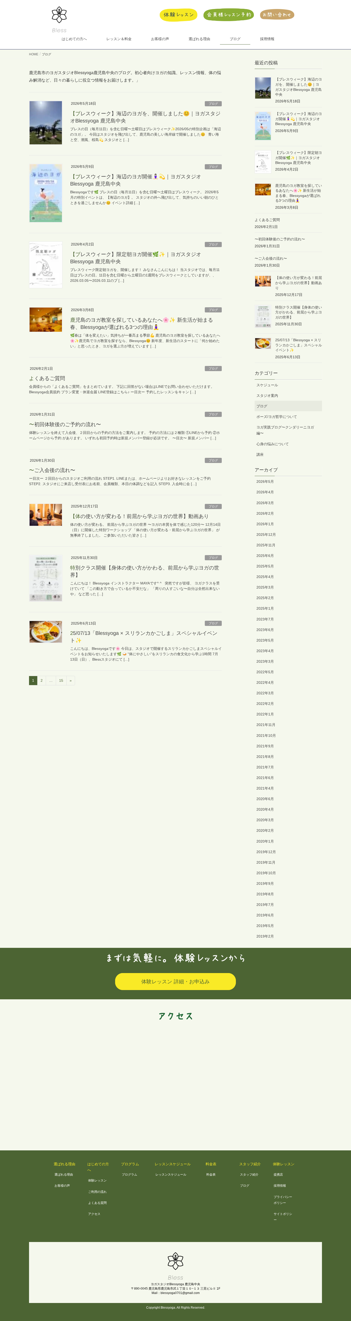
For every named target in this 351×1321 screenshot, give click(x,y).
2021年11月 (265, 725)
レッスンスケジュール (170, 1174)
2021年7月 (265, 767)
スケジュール (267, 385)
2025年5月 (265, 566)
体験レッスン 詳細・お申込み (175, 981)
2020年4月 (265, 809)
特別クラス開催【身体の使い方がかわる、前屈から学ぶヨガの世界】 (298, 312)
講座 (260, 454)
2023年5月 (265, 640)
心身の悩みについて (272, 444)
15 (61, 680)
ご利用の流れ (97, 1192)
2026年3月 (265, 503)
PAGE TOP (338, 1276)
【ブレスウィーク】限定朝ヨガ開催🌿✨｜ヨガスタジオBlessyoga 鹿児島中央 (298, 158)
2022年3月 (265, 693)
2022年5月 (265, 672)
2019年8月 (265, 894)
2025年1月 (265, 608)
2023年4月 (265, 651)
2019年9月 (265, 883)
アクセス (94, 1214)
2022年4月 (265, 682)
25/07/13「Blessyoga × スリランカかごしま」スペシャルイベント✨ (298, 345)
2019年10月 (266, 873)
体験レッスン (97, 1180)
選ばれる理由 (63, 1174)
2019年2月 (265, 936)
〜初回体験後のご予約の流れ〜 (65, 424)
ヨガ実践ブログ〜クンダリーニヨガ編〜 (285, 430)
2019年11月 (265, 862)
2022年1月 (265, 714)
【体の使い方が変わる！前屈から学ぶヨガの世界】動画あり (139, 516)
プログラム (129, 1174)
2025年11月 (265, 545)
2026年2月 (265, 513)
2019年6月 (265, 915)
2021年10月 (266, 735)
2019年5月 (265, 926)
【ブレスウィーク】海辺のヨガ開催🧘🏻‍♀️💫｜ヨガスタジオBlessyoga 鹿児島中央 (298, 119)
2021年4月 (265, 788)
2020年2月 (265, 830)
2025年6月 (265, 556)
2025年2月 (265, 598)
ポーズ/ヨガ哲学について (276, 417)
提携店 (278, 1174)
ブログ (213, 104)
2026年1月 (265, 524)
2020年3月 (265, 820)
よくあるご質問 (47, 378)
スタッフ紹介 (249, 1174)
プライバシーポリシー (283, 1200)
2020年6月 (265, 799)
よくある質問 (97, 1203)
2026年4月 (265, 492)
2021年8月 (265, 757)
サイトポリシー (283, 1217)
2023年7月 (265, 619)
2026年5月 (265, 481)
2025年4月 (265, 577)
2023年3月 (265, 661)
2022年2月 (265, 704)
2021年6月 (265, 778)
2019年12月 (266, 852)
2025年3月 (265, 587)
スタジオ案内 (267, 395)
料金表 (211, 1174)
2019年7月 (265, 905)
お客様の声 (62, 1185)
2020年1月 (265, 841)
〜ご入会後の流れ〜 (52, 470)
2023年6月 (265, 630)
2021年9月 (265, 746)
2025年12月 (266, 534)
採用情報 (280, 1185)
